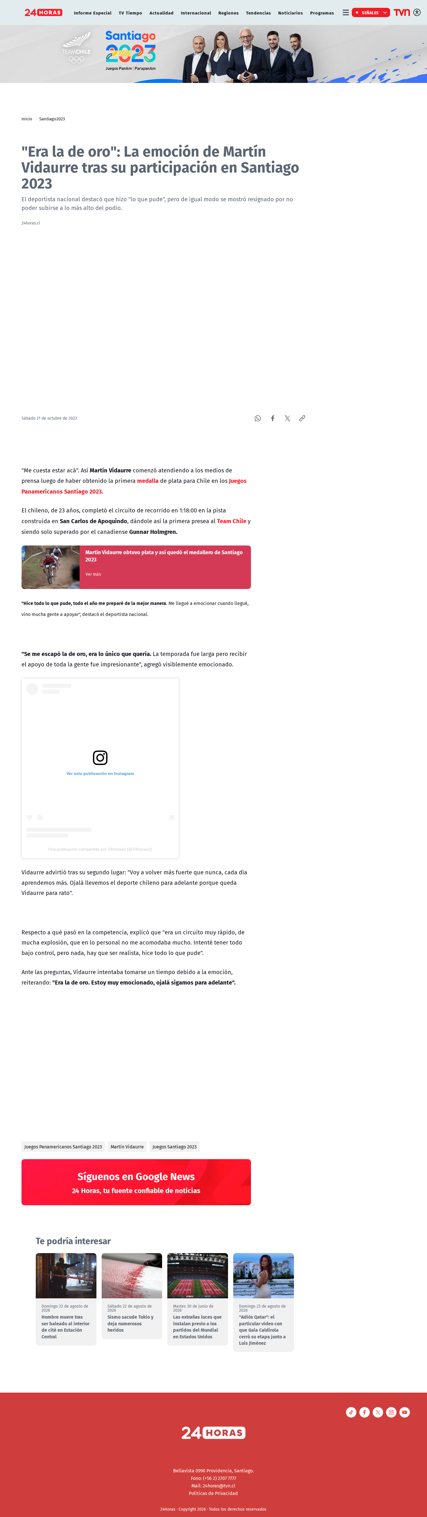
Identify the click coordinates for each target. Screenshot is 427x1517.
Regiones (228, 12)
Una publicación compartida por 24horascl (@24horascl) (100, 849)
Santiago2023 (52, 118)
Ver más (93, 574)
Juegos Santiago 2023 (174, 1146)
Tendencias (258, 12)
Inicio (26, 118)
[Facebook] (273, 418)
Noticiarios (290, 12)
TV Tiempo (130, 12)
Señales (370, 12)
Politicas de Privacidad (213, 1493)
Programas (322, 12)
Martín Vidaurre (127, 1146)
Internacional (196, 12)
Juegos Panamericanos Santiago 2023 (63, 1146)
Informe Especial (93, 12)
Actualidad (162, 12)
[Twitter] (287, 418)
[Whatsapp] (258, 418)
